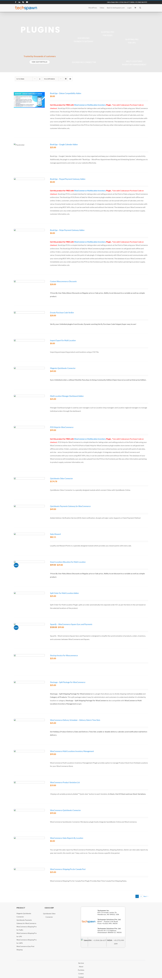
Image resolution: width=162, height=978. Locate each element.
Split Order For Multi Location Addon (64, 593)
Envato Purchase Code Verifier (62, 312)
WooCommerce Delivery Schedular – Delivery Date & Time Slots (75, 720)
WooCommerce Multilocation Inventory (90, 105)
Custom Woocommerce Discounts (63, 281)
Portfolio (81, 970)
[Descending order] (40, 79)
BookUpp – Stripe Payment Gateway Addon (67, 230)
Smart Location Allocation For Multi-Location (68, 562)
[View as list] (70, 79)
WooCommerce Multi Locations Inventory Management (72, 751)
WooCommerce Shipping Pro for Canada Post (68, 869)
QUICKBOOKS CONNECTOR (84, 62)
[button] (140, 7)
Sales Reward (55, 534)
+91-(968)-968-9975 (141, 2)
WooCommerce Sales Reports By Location (66, 838)
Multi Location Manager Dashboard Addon (67, 396)
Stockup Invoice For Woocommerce (64, 655)
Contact (81, 977)
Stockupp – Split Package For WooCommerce (67, 682)
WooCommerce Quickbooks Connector (65, 810)
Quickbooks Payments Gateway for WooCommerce (70, 506)
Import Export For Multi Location (63, 340)
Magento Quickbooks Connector (62, 368)
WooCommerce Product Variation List (65, 782)
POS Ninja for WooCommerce (61, 427)
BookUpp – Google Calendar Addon (64, 144)
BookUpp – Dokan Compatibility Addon (65, 93)
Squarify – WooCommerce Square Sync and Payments (71, 624)
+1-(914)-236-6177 (124, 2)
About (81, 966)
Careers (81, 973)
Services (81, 963)
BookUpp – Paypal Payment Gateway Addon (67, 179)
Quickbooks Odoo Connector (61, 478)
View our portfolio (39, 62)
